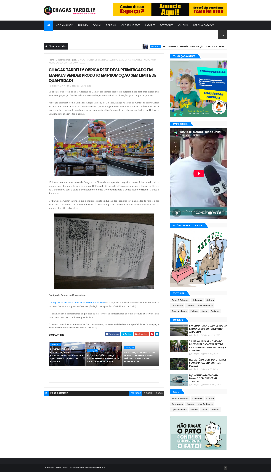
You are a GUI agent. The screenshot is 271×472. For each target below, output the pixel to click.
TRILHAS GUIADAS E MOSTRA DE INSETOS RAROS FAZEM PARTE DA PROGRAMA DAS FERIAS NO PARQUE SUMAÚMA (207, 346)
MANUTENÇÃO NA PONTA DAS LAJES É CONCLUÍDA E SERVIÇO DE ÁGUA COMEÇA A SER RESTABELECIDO (139, 357)
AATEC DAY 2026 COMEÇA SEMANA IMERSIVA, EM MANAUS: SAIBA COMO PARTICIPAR (103, 358)
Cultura (183, 25)
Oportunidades (130, 25)
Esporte (150, 25)
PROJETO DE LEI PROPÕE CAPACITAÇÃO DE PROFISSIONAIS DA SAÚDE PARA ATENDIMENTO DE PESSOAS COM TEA (206, 46)
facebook (136, 393)
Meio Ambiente (64, 25)
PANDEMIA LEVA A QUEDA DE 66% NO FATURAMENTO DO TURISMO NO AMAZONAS (208, 328)
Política (111, 25)
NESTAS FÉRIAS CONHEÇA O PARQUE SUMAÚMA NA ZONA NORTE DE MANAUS (207, 362)
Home (51, 59)
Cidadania (52, 34)
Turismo (83, 25)
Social (97, 25)
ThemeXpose (61, 467)
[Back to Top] (225, 468)
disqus (159, 393)
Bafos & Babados (204, 25)
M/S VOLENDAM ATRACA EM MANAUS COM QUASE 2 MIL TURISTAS (203, 378)
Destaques (166, 25)
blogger (148, 393)
